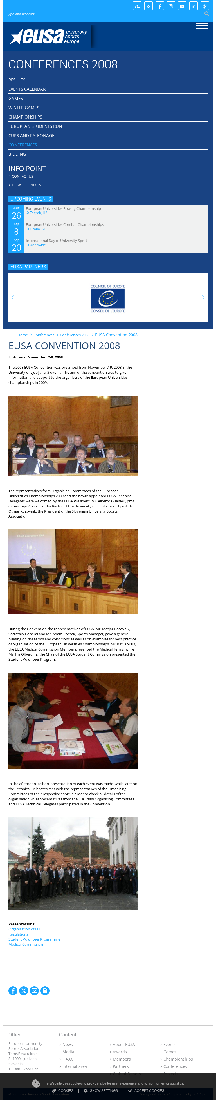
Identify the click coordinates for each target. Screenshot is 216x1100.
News (67, 1044)
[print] (45, 990)
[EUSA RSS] (148, 5)
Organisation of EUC (25, 929)
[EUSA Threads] (205, 5)
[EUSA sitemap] (137, 5)
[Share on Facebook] (12, 990)
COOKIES (65, 1091)
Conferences (175, 1066)
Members (122, 1059)
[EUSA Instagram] (171, 5)
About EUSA (124, 1044)
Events (169, 1044)
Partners (121, 1066)
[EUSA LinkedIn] (193, 5)
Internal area (74, 1066)
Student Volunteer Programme (34, 939)
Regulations (18, 934)
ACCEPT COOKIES (149, 1091)
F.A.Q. (67, 1059)
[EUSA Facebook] (160, 5)
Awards (120, 1051)
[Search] (207, 13)
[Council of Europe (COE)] (108, 295)
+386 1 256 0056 (25, 1068)
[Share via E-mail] (34, 990)
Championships (178, 1059)
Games (169, 1051)
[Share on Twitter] (23, 990)
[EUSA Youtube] (182, 5)
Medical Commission (25, 944)
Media (68, 1051)
